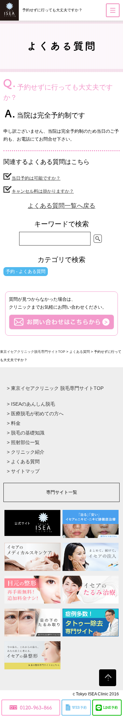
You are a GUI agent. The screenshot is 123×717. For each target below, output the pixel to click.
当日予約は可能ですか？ (36, 178)
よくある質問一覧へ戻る (61, 205)
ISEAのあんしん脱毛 (31, 404)
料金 (13, 423)
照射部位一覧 (23, 442)
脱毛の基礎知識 (25, 432)
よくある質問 (23, 461)
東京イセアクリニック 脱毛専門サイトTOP (55, 388)
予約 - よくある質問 (25, 271)
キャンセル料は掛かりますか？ (43, 191)
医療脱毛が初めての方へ (35, 413)
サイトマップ (23, 471)
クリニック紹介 (25, 452)
